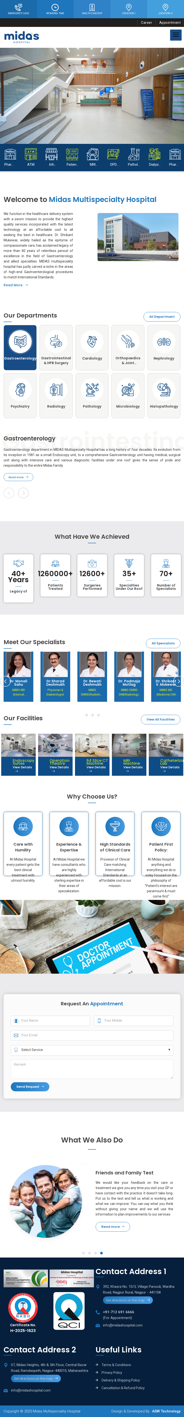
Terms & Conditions (116, 1365)
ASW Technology (166, 1411)
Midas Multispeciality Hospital (56, 1411)
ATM (158, 164)
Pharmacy (139, 164)
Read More (13, 285)
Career (146, 22)
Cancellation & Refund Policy (123, 1388)
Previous (5, 681)
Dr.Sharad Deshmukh (18, 683)
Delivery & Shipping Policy (121, 1380)
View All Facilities (161, 719)
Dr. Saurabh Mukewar (166, 683)
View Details (10, 767)
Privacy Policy (112, 1372)
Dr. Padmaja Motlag (92, 683)
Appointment (170, 22)
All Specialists (163, 643)
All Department (162, 316)
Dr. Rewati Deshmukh (55, 683)
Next (23, 493)
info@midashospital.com (123, 1325)
